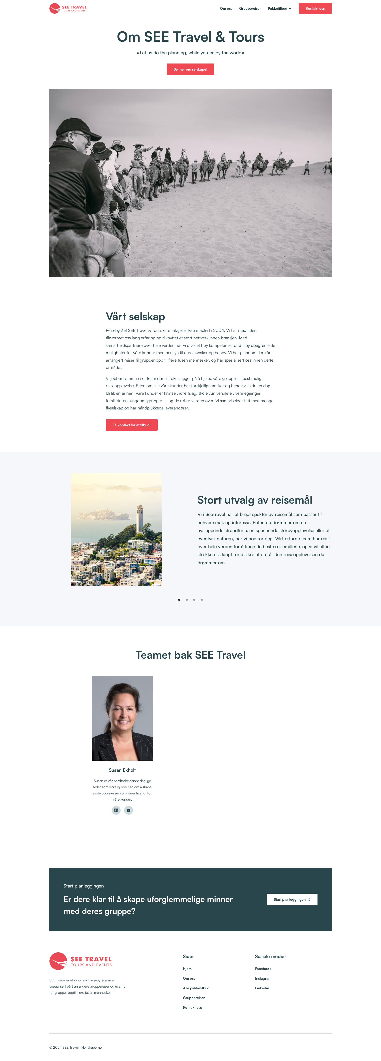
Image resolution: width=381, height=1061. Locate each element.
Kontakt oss (315, 8)
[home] (68, 8)
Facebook (263, 968)
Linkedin (262, 988)
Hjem (187, 968)
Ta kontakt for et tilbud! (132, 425)
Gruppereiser (250, 8)
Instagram (263, 978)
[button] (279, 8)
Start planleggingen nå (292, 899)
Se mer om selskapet (190, 69)
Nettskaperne (91, 1047)
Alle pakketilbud (196, 988)
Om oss (226, 8)
